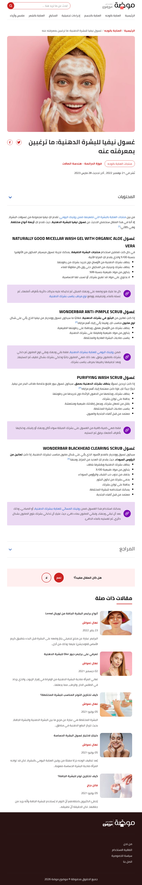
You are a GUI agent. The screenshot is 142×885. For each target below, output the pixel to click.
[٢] (76, 322)
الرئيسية (130, 15)
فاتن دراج (92, 785)
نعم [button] (58, 577)
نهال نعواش (90, 622)
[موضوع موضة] (119, 5)
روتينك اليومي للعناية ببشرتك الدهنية (92, 352)
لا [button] (46, 577)
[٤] (69, 459)
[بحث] (10, 5)
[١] (119, 226)
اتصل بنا (127, 861)
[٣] (80, 388)
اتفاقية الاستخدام (122, 850)
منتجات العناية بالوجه (120, 163)
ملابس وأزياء (17, 15)
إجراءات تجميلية (71, 15)
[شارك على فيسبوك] (10, 142)
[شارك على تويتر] (19, 142)
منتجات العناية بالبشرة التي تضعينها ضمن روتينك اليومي (93, 217)
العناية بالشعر (37, 15)
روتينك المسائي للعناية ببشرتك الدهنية (58, 508)
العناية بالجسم (92, 15)
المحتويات (126, 196)
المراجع (127, 548)
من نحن (127, 844)
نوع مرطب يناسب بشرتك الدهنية (68, 296)
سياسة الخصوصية (122, 856)
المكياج (53, 15)
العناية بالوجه (113, 15)
